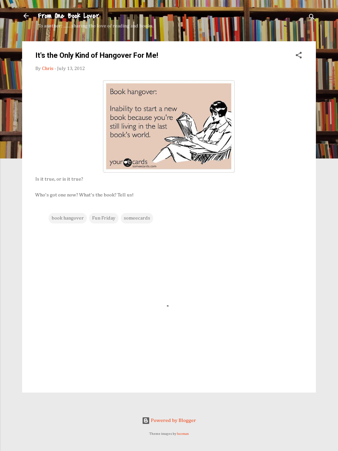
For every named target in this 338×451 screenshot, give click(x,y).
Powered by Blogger (173, 420)
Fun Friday (104, 218)
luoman (183, 433)
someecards (137, 218)
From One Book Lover (68, 16)
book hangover (67, 218)
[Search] (312, 18)
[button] (299, 56)
